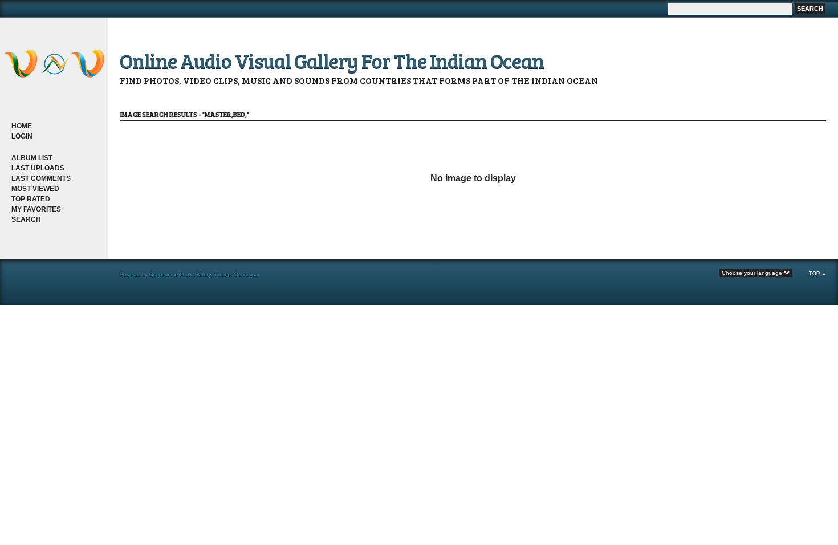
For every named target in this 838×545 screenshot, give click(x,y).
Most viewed (35, 189)
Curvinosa (246, 275)
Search (26, 219)
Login (21, 136)
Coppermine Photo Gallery (180, 275)
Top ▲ (818, 273)
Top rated (30, 199)
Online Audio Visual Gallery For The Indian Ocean (332, 60)
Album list (31, 158)
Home (21, 126)
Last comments (41, 178)
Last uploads (37, 168)
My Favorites (36, 209)
